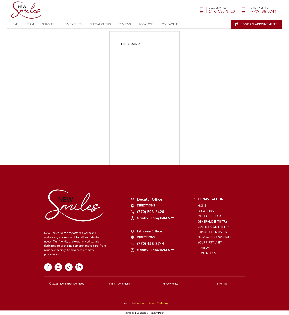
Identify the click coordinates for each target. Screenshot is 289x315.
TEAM (30, 24)
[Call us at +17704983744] (132, 244)
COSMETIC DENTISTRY (213, 227)
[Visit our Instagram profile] (58, 267)
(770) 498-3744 (150, 243)
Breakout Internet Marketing (151, 303)
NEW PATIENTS (72, 24)
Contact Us (170, 24)
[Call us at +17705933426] (132, 212)
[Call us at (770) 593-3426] (216, 10)
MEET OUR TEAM (209, 216)
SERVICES (48, 24)
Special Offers (100, 24)
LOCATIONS (146, 24)
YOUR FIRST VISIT (210, 242)
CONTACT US (207, 253)
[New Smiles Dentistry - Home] (27, 10)
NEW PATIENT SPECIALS (214, 237)
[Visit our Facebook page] (48, 267)
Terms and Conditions (136, 312)
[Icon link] (79, 267)
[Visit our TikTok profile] (69, 267)
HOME (14, 24)
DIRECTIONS (146, 205)
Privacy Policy (157, 312)
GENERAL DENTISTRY (212, 222)
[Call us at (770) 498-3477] (257, 10)
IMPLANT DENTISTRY (212, 232)
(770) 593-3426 (150, 211)
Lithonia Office (149, 231)
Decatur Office (149, 199)
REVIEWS (125, 24)
